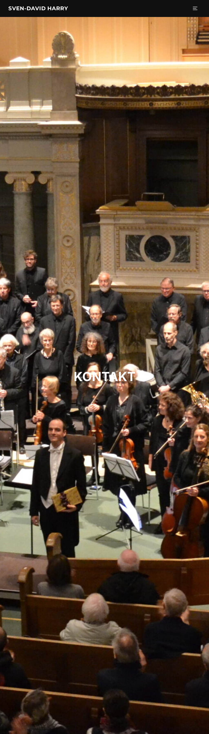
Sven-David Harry (38, 8)
